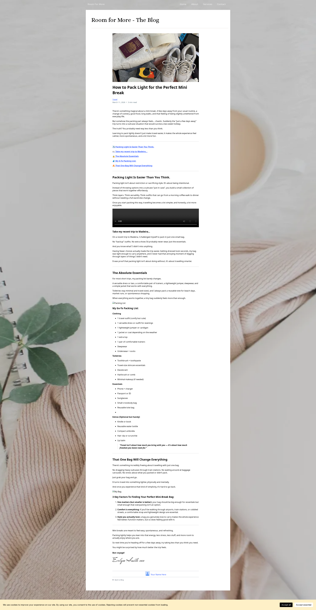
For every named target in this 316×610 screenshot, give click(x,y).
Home (183, 4)
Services (207, 4)
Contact (221, 4)
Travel (114, 99)
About (194, 4)
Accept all (286, 605)
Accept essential (303, 605)
